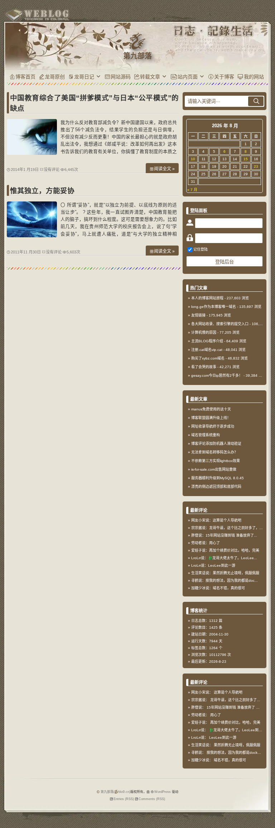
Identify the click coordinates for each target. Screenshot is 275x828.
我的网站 (254, 76)
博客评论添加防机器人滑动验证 (216, 444)
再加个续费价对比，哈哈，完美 (235, 722)
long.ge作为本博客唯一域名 (213, 307)
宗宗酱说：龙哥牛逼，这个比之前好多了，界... (228, 528)
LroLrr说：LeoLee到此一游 (213, 565)
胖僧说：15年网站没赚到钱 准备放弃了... (224, 535)
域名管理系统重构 (205, 435)
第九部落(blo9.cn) (115, 792)
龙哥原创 (55, 76)
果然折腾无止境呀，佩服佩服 (237, 745)
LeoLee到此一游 (222, 737)
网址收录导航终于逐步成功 (212, 426)
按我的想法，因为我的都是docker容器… (239, 753)
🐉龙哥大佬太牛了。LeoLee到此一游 (239, 730)
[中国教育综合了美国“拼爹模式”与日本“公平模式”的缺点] (32, 153)
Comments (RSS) (152, 799)
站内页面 (188, 76)
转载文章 (150, 76)
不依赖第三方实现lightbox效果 (215, 461)
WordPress (162, 792)
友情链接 (198, 315)
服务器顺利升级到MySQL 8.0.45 (217, 478)
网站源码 (121, 76)
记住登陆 (200, 249)
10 (193, 159)
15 (245, 159)
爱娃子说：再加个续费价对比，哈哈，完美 (225, 550)
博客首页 (25, 76)
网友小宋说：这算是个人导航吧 (216, 520)
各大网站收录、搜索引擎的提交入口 (220, 324)
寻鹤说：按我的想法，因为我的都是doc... (224, 580)
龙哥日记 (84, 76)
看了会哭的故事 (203, 367)
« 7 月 (192, 190)
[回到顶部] (266, 805)
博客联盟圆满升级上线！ (211, 418)
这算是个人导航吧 (228, 692)
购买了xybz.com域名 (208, 358)
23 (256, 166)
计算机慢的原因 (203, 332)
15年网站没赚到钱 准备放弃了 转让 (235, 707)
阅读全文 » (164, 168)
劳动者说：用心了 (205, 543)
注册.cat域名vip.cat (206, 350)
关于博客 (224, 76)
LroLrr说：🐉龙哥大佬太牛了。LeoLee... (224, 558)
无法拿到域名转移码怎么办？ (214, 452)
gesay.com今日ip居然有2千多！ (216, 375)
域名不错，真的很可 (230, 760)
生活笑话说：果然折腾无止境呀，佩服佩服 (225, 573)
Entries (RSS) (124, 799)
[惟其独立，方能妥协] (32, 235)
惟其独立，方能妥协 (42, 191)
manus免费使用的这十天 (211, 409)
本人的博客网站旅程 (207, 298)
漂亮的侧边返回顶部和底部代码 (216, 487)
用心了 (215, 715)
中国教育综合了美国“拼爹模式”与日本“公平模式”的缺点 (94, 103)
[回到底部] (266, 819)
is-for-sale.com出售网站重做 (213, 469)
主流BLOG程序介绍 (207, 341)
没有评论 (51, 169)
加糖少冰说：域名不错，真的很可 (218, 588)
